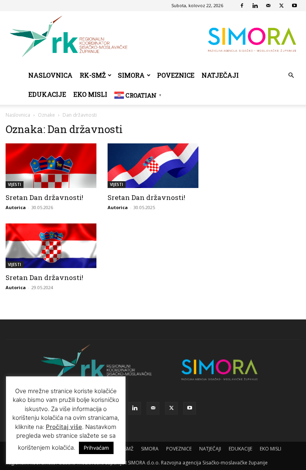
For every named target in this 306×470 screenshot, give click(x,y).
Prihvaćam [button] (96, 448)
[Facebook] (242, 5)
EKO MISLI (90, 94)
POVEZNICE (175, 75)
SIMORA (131, 75)
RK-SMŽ (93, 75)
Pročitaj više (64, 427)
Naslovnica (18, 115)
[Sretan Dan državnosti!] (51, 165)
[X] (281, 5)
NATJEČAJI (220, 75)
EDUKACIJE (47, 94)
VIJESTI (14, 184)
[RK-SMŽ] (153, 38)
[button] (290, 75)
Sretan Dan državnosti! (44, 197)
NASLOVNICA (50, 75)
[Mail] (268, 5)
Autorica (16, 207)
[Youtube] (294, 5)
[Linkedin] (255, 5)
